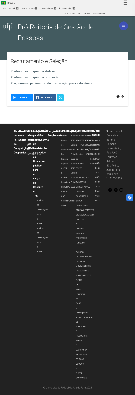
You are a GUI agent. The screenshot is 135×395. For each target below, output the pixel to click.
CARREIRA (80, 191)
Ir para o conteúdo (9, 8)
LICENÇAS (80, 261)
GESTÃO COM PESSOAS (43, 135)
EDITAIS (84, 135)
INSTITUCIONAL (34, 154)
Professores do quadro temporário (36, 77)
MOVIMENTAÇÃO (83, 266)
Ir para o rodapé (67, 8)
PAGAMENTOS (82, 271)
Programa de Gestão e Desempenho (82, 303)
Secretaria (65, 182)
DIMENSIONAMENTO (85, 215)
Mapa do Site (69, 13)
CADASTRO (81, 182)
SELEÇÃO (80, 359)
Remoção (94, 163)
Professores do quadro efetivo (33, 71)
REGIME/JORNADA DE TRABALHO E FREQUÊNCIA (84, 326)
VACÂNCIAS (81, 378)
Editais (91, 131)
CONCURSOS (82, 196)
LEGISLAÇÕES (87, 140)
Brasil (7, 2)
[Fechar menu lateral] (123, 25)
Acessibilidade (99, 13)
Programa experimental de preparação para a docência (51, 83)
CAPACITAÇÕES (83, 187)
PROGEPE (65, 187)
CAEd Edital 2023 (97, 154)
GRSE (46, 131)
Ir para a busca (48, 8)
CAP (63, 196)
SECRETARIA (81, 355)
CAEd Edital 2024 (97, 168)
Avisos (64, 135)
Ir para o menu (29, 8)
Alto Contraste (84, 13)
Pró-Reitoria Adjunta (64, 159)
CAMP (64, 191)
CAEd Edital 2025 (97, 182)
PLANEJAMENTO (83, 275)
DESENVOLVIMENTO (85, 210)
